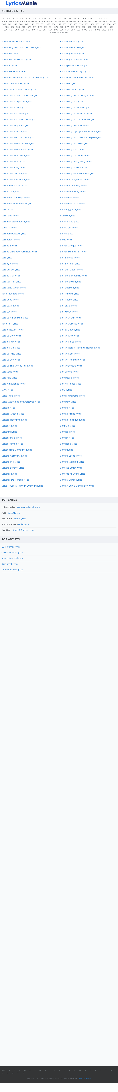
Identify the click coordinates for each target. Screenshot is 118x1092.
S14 (64, 19)
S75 (56, 27)
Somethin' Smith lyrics (72, 90)
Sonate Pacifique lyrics (72, 420)
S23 (111, 19)
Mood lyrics (20, 519)
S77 (67, 27)
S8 (34, 19)
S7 (30, 19)
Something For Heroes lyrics (75, 108)
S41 (96, 21)
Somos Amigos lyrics (71, 246)
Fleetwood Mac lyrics (12, 570)
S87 (11, 30)
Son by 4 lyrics (10, 264)
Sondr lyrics (66, 450)
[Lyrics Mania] (59, 3)
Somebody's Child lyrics (73, 48)
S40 (91, 21)
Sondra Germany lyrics (14, 456)
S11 (49, 19)
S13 (59, 19)
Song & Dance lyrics (71, 480)
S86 (6, 30)
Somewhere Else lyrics (72, 204)
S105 (52, 33)
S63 (103, 24)
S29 (31, 21)
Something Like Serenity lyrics (18, 144)
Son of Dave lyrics (70, 330)
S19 (90, 19)
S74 (50, 27)
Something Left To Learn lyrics (18, 138)
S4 (17, 19)
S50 (32, 24)
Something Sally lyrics (14, 168)
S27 (20, 21)
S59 (81, 24)
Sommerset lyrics (69, 222)
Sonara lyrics (67, 408)
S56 (64, 24)
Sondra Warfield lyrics (72, 462)
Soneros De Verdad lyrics (15, 480)
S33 (52, 21)
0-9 (3, 1070)
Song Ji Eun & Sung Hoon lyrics (77, 486)
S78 (72, 27)
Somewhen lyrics (69, 198)
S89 (22, 30)
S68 (18, 27)
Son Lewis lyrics (10, 306)
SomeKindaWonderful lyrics (75, 72)
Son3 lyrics (66, 390)
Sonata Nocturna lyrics (14, 420)
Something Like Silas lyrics (74, 144)
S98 (73, 30)
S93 (45, 30)
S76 (61, 27)
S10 (44, 19)
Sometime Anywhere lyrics (75, 180)
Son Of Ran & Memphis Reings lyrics (80, 348)
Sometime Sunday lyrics (73, 186)
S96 (61, 30)
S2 (8, 19)
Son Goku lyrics (10, 300)
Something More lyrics (72, 150)
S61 (92, 24)
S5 (21, 19)
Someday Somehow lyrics (74, 60)
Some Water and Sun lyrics (17, 42)
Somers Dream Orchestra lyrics (77, 78)
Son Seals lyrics (10, 372)
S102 (97, 30)
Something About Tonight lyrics (77, 96)
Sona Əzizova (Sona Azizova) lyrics (21, 402)
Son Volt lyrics (9, 378)
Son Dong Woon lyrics (14, 288)
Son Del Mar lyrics (11, 282)
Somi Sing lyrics (10, 216)
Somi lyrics (7, 210)
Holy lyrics (23, 525)
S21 (100, 19)
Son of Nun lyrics (11, 348)
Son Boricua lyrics (70, 258)
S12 (54, 19)
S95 (56, 30)
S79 (78, 27)
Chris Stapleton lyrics (12, 553)
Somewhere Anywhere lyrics (17, 204)
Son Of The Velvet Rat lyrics (17, 366)
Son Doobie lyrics (69, 288)
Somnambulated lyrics (14, 234)
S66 (7, 27)
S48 (21, 24)
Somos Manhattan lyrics (73, 252)
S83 (100, 27)
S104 (110, 30)
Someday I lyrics (11, 54)
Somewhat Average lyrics (16, 198)
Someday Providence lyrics (16, 60)
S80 (84, 27)
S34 (58, 21)
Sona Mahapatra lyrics (72, 396)
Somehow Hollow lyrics (14, 72)
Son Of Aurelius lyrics (71, 324)
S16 (74, 19)
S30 (36, 21)
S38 (80, 21)
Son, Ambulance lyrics (14, 384)
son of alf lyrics (10, 324)
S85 (111, 27)
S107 (65, 33)
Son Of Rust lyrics (11, 354)
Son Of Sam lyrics (70, 354)
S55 (59, 24)
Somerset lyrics (68, 84)
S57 (70, 24)
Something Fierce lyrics (14, 108)
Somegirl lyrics (9, 66)
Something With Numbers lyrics (77, 174)
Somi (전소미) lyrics (70, 210)
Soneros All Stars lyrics (72, 474)
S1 (4, 19)
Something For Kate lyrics (16, 114)
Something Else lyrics (71, 102)
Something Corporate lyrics (17, 102)
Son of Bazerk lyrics (13, 330)
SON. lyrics (7, 390)
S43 (107, 21)
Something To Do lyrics (14, 174)
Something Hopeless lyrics (74, 126)
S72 (40, 27)
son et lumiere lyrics (13, 294)
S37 (74, 21)
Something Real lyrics (13, 162)
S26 (14, 21)
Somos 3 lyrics (9, 246)
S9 (39, 19)
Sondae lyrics (67, 432)
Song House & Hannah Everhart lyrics (22, 486)
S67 (12, 27)
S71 (34, 27)
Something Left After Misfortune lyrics (81, 132)
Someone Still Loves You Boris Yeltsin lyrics (25, 78)
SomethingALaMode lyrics (16, 180)
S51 (37, 24)
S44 (113, 21)
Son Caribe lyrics (11, 270)
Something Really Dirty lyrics (76, 162)
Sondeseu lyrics (68, 444)
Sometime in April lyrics (14, 186)
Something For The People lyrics (19, 120)
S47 (15, 24)
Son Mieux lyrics (69, 312)
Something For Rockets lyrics (76, 114)
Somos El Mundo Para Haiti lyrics (19, 252)
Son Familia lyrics (69, 294)
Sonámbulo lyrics (69, 378)
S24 (3, 21)
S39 (85, 21)
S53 (48, 24)
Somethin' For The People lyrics (19, 90)
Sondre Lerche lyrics (13, 468)
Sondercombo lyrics (12, 444)
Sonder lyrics (67, 438)
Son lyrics (7, 258)
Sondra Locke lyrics (71, 456)
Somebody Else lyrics (71, 42)
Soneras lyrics (9, 474)
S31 (41, 21)
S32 (47, 21)
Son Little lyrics (68, 306)
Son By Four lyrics (70, 264)
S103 (104, 30)
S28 (25, 21)
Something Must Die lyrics (16, 156)
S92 (39, 30)
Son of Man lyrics (11, 342)
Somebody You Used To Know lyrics (21, 48)
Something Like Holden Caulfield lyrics (81, 138)
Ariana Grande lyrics (12, 558)
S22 (106, 19)
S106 (59, 33)
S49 (26, 24)
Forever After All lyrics (28, 507)
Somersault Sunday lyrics (15, 84)
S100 (84, 30)
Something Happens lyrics (16, 126)
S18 (85, 19)
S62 (97, 24)
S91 (33, 30)
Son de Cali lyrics (11, 276)
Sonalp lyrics (8, 408)
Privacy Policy (85, 1078)
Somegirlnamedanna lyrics (74, 66)
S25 (9, 21)
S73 (45, 27)
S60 (86, 24)
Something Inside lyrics (14, 132)
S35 (63, 21)
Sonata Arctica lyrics (13, 414)
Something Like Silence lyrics (17, 150)
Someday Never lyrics (72, 54)
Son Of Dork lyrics (11, 336)
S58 (75, 24)
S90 (28, 30)
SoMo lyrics (66, 240)
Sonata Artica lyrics (70, 414)
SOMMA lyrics (67, 216)
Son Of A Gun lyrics (70, 318)
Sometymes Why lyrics (73, 192)
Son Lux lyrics (9, 312)
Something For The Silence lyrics (78, 120)
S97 (67, 30)
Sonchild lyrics (9, 432)
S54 (53, 24)
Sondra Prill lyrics (11, 462)
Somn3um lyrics (69, 228)
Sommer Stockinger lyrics (16, 222)
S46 (9, 24)
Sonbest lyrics (9, 426)
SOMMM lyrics (9, 228)
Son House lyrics (69, 300)
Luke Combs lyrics (11, 547)
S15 (69, 19)
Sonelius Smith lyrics (71, 468)
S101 (91, 30)
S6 (26, 19)
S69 (24, 27)
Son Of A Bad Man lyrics (15, 318)
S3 (13, 19)
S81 (89, 27)
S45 (4, 24)
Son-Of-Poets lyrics (70, 384)
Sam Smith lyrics (10, 564)
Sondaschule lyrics (12, 438)
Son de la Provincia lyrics (73, 276)
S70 (29, 27)
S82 (94, 27)
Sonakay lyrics (68, 402)
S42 (102, 21)
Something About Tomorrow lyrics (20, 96)
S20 (95, 19)
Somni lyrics (66, 234)
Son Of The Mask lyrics (72, 360)
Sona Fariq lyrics (11, 396)
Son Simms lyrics (69, 372)
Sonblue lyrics (67, 426)
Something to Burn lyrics (73, 168)
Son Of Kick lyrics (69, 336)
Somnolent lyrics (11, 240)
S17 (79, 19)
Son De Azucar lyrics (71, 270)
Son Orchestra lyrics (71, 366)
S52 (42, 24)
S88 (17, 30)
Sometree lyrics (10, 192)
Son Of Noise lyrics (70, 342)
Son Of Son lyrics (11, 360)
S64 (108, 24)
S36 (69, 21)
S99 (78, 30)
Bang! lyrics (14, 513)
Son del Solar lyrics (70, 282)
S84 (106, 27)
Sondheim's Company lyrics (17, 450)
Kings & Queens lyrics (23, 530)
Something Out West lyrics (75, 156)
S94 (50, 30)
